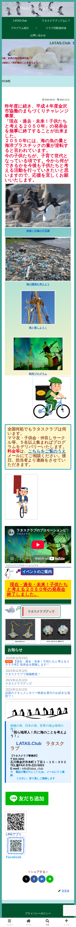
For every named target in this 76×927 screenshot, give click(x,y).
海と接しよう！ (38, 327)
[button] (68, 626)
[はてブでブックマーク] (42, 879)
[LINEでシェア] (49, 879)
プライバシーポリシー (38, 913)
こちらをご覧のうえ (47, 451)
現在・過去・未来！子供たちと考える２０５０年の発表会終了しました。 (37, 589)
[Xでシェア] (26, 879)
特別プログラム (38, 373)
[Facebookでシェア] (34, 879)
